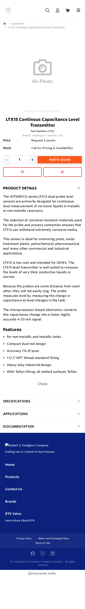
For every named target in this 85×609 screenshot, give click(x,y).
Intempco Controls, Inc (48, 135)
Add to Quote (60, 159)
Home (10, 465)
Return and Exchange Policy (53, 538)
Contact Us (13, 489)
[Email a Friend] (62, 172)
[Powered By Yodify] (42, 577)
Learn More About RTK (20, 520)
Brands (10, 501)
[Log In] (57, 10)
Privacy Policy (24, 538)
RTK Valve (13, 514)
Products (12, 477)
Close (42, 384)
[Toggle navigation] (78, 10)
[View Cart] (67, 10)
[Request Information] (22, 172)
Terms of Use (42, 543)
